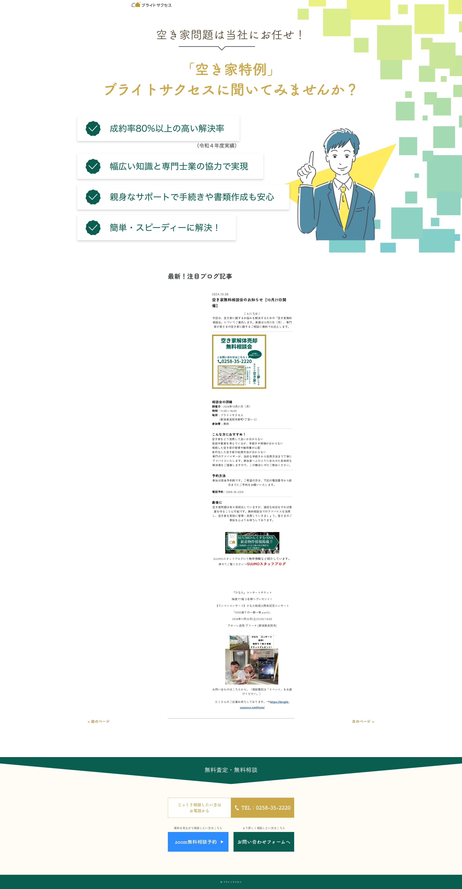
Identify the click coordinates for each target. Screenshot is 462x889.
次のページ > (363, 721)
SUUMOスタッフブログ (266, 563)
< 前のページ (99, 721)
